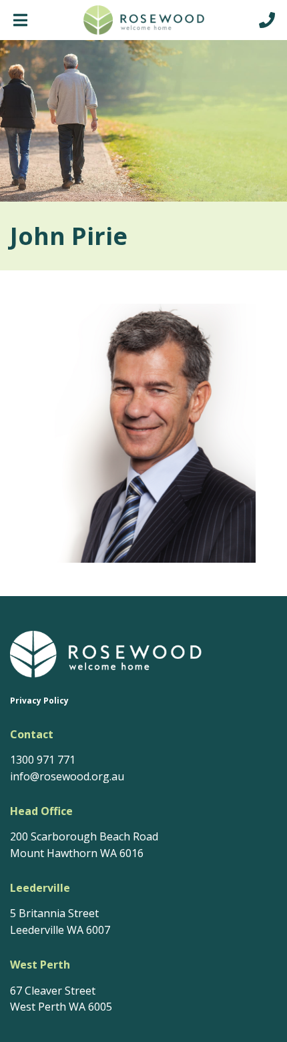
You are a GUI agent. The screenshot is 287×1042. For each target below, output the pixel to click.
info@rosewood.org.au (67, 776)
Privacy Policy (39, 701)
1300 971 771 (42, 759)
